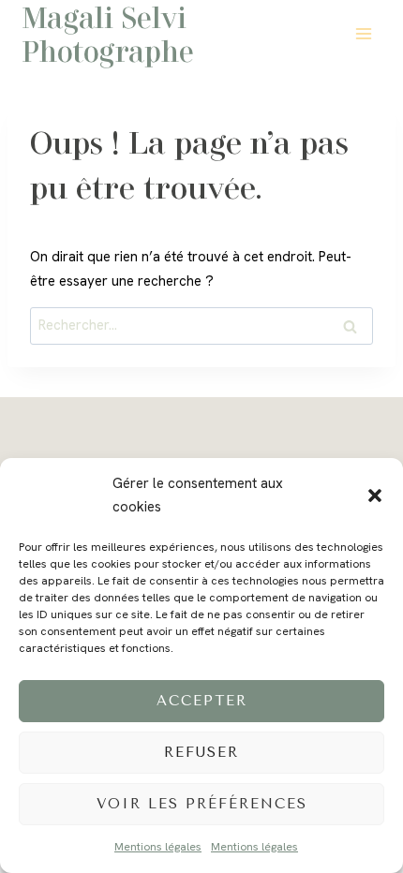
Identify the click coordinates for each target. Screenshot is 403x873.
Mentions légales (158, 846)
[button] (375, 495)
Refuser (201, 752)
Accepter (202, 700)
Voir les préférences (202, 803)
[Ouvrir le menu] (363, 33)
